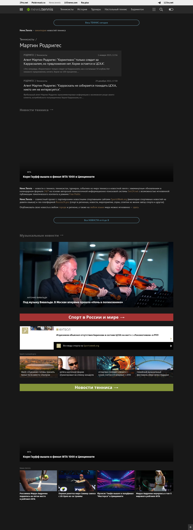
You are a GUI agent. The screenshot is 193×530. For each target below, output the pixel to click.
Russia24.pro (62, 202)
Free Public (74, 194)
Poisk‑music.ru (38, 2)
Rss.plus (85, 2)
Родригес (29, 54)
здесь (136, 207)
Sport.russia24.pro (28, 354)
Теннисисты (67, 9)
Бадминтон (137, 9)
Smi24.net (133, 191)
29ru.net (24, 2)
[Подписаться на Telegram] (159, 2)
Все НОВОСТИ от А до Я (96, 220)
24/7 (46, 191)
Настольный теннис (116, 9)
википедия (40, 30)
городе (62, 207)
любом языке (97, 207)
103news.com (70, 2)
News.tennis (55, 2)
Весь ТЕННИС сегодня (96, 22)
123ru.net (168, 2)
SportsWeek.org (119, 199)
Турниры (96, 9)
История (82, 9)
